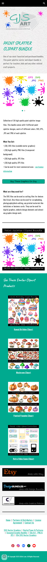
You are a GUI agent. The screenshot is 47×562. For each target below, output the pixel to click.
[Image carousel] (23, 93)
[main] (23, 45)
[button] (3, 3)
